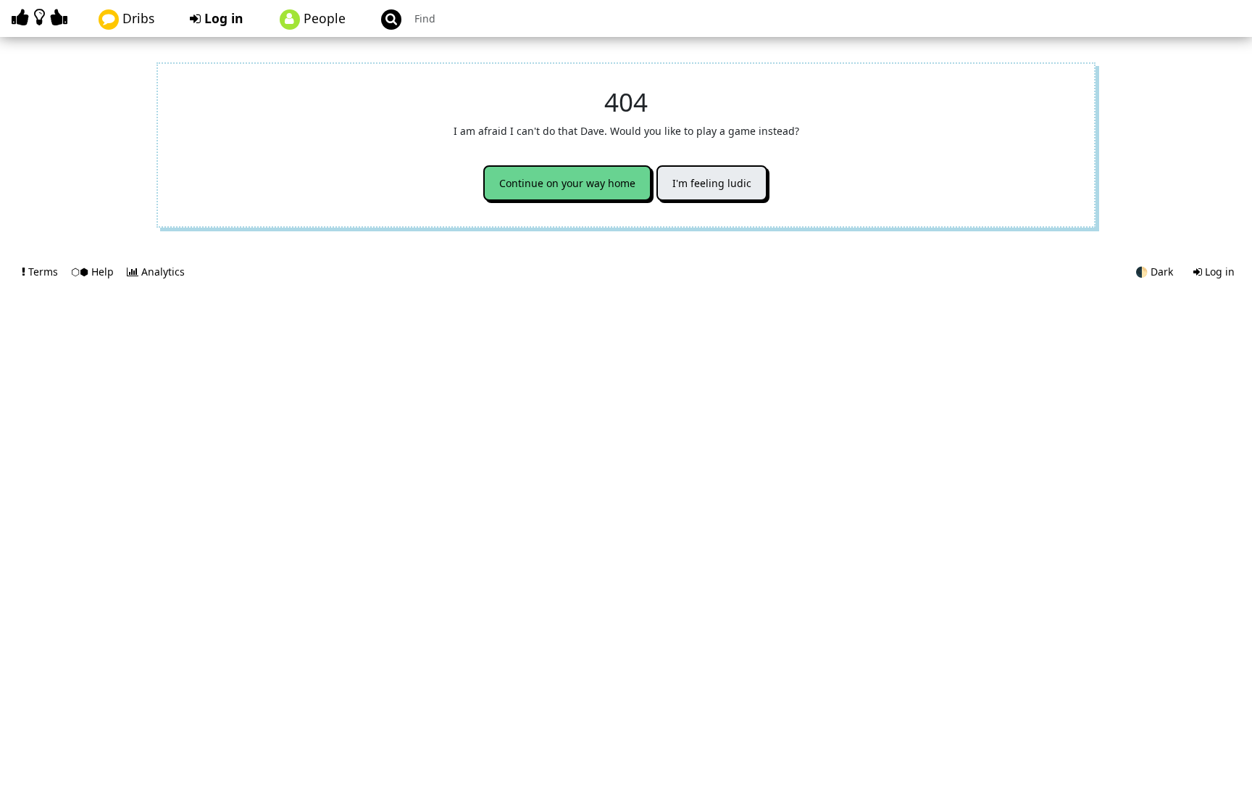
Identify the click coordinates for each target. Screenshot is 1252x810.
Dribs (136, 18)
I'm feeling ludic (711, 183)
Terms (43, 271)
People (323, 18)
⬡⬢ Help (94, 271)
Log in (222, 18)
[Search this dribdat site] (384, 18)
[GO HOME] (42, 17)
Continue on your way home (567, 183)
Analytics (161, 271)
